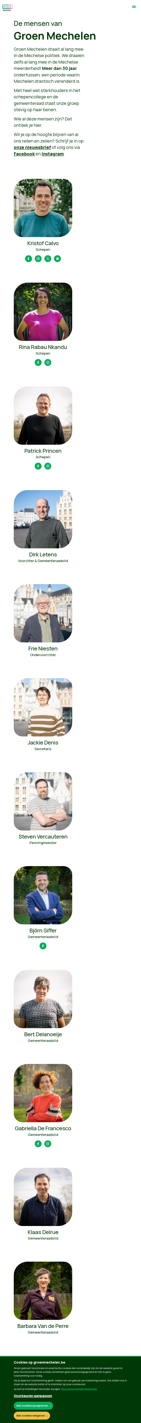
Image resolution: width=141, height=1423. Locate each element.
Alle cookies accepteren (32, 1405)
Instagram (53, 154)
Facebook (24, 154)
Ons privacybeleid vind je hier (79, 1389)
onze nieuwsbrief (32, 147)
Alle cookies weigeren (30, 1415)
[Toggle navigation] (133, 8)
